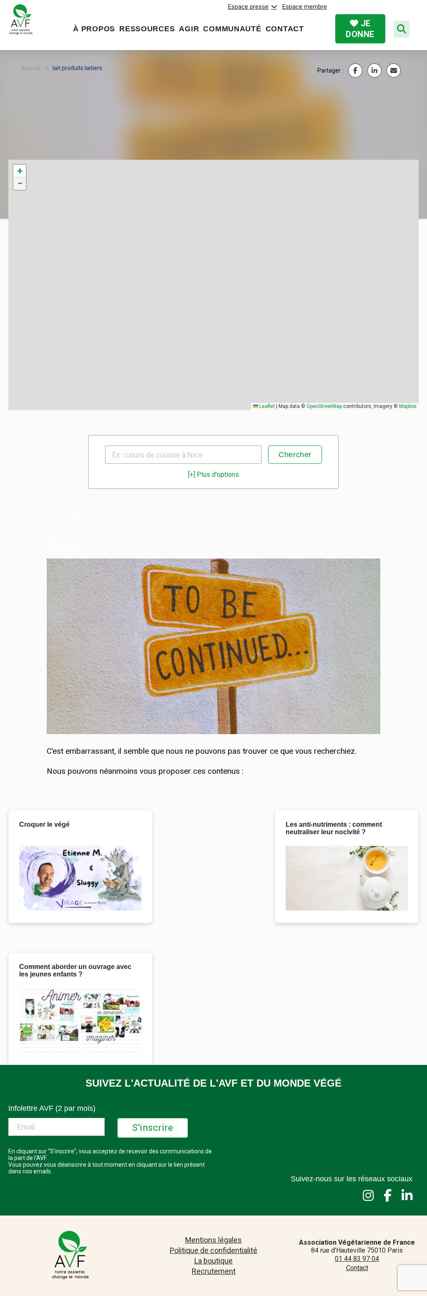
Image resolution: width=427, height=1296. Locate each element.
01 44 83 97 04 (357, 1259)
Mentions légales (213, 1240)
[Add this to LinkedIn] (374, 70)
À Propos (94, 29)
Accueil (30, 68)
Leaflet (266, 406)
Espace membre (304, 6)
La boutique (213, 1260)
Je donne (360, 28)
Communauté (232, 29)
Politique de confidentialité (213, 1250)
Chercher (295, 454)
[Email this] (394, 70)
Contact (285, 29)
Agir (189, 29)
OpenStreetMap (324, 406)
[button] (19, 171)
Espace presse (248, 6)
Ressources (147, 29)
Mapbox (408, 406)
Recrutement (214, 1271)
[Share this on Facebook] (355, 70)
